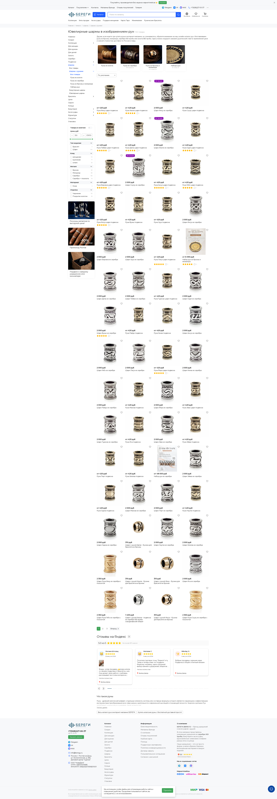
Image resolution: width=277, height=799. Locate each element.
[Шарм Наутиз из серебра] (167, 527)
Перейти (163, 2)
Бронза (82, 170)
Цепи (70, 100)
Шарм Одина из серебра (106, 545)
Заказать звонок (76, 737)
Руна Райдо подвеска (134, 333)
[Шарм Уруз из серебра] (138, 241)
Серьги (71, 103)
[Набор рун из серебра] (167, 458)
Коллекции (72, 20)
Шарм (82, 149)
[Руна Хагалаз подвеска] (138, 458)
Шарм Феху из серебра (163, 110)
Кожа (82, 186)
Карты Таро (125, 20)
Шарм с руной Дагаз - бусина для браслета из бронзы (138, 546)
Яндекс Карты (105, 682)
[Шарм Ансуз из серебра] (195, 315)
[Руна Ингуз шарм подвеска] (110, 204)
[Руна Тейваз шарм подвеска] (110, 130)
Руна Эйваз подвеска (190, 442)
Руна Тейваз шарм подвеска (108, 148)
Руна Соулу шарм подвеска (193, 110)
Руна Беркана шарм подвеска (108, 185)
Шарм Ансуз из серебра (191, 333)
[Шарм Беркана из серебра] (110, 241)
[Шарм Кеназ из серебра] (195, 352)
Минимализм (137, 20)
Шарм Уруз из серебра (134, 260)
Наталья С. (147, 651)
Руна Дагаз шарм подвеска (136, 148)
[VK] (185, 765)
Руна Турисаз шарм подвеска (165, 299)
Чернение (82, 193)
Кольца (71, 106)
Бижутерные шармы (77, 90)
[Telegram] (179, 765)
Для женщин (73, 46)
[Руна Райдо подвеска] (138, 315)
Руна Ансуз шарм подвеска (164, 185)
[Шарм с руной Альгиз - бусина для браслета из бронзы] (138, 563)
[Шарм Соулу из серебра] (138, 167)
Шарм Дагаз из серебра (106, 299)
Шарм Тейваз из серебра (135, 299)
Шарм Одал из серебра (191, 299)
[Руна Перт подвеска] (110, 458)
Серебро (71, 59)
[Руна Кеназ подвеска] (167, 315)
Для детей (72, 52)
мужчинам (82, 160)
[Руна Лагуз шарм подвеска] (167, 241)
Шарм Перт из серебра (163, 511)
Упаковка (72, 122)
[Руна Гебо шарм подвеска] (195, 167)
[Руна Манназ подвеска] (138, 389)
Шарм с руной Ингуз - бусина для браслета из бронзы (165, 619)
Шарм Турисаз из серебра (107, 442)
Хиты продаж (84, 20)
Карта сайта (92, 790)
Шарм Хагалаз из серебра (192, 545)
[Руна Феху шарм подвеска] (110, 92)
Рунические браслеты (153, 20)
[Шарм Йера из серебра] (167, 389)
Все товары (73, 68)
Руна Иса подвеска (133, 442)
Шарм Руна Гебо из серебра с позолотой (109, 619)
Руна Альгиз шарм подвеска (136, 110)
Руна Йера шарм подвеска (164, 370)
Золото (71, 56)
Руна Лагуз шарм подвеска (164, 260)
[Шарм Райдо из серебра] (110, 389)
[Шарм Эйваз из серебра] (195, 458)
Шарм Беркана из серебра (107, 260)
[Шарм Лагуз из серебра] (138, 352)
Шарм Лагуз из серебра (134, 370)
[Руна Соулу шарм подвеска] (195, 92)
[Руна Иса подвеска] (138, 424)
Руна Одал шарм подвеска (193, 148)
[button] (99, 688)
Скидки (71, 40)
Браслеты (72, 96)
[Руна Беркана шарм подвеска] (110, 167)
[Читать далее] (102, 707)
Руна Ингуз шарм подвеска (107, 222)
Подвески (72, 62)
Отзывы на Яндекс (111, 636)
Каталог (71, 8)
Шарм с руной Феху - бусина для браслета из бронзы (167, 582)
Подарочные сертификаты (151, 745)
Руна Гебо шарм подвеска (192, 185)
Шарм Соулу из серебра (134, 185)
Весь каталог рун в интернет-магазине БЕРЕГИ (116, 712)
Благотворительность (149, 727)
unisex (82, 163)
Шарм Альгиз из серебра (163, 148)
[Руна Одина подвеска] (110, 493)
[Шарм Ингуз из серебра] (195, 204)
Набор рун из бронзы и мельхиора (191, 261)
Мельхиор (82, 173)
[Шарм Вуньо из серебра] (110, 315)
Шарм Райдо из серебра (106, 408)
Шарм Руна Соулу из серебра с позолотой (194, 619)
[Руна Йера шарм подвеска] (167, 352)
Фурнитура (72, 115)
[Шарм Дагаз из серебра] (110, 281)
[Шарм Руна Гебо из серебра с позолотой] (110, 599)
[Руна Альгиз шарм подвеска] (138, 92)
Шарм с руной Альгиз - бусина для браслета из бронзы (137, 582)
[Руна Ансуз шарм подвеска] (167, 167)
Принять (167, 790)
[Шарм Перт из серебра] (167, 493)
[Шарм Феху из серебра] (167, 92)
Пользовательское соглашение (153, 754)
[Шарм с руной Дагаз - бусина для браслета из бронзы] (138, 527)
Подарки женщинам (111, 20)
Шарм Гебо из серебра (106, 370)
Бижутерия (72, 109)
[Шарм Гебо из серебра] (110, 352)
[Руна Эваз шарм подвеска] (195, 389)
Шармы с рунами (76, 71)
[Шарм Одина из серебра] (110, 527)
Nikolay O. (186, 651)
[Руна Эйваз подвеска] (195, 424)
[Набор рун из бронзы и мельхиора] (195, 241)
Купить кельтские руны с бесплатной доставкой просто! (160, 712)
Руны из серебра (77, 81)
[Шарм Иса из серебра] (195, 563)
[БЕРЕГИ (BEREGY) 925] (79, 14)
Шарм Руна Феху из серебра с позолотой (109, 582)
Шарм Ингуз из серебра (191, 222)
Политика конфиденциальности (153, 748)
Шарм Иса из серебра (191, 581)
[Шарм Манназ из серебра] (138, 493)
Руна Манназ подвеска (134, 408)
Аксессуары (96, 20)
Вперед (113, 629)
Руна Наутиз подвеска (191, 511)
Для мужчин (73, 49)
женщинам (82, 157)
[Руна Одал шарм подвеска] (195, 130)
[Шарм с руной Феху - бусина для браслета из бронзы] (167, 563)
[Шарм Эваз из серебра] (167, 424)
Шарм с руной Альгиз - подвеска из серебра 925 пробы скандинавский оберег (138, 620)
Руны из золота (76, 78)
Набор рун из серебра (163, 476)
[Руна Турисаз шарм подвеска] (167, 281)
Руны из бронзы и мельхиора (81, 84)
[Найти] (178, 14)
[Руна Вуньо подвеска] (138, 204)
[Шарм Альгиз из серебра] (167, 130)
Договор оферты (147, 751)
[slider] (70, 139)
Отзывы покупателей (125, 8)
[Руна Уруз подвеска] (167, 204)
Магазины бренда (108, 8)
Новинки (71, 37)
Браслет (82, 147)
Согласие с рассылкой (149, 757)
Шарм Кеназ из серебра (192, 370)
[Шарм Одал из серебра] (195, 281)
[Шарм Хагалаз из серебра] (195, 527)
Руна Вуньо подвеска (133, 222)
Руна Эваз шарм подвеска (192, 408)
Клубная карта (146, 739)
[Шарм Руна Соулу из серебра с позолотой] (195, 599)
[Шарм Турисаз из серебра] (110, 424)
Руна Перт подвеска (105, 476)
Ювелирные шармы (77, 93)
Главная (71, 25)
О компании (145, 733)
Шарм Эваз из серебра (163, 442)
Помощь (144, 742)
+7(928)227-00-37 (197, 8)
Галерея (138, 8)
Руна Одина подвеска (105, 511)
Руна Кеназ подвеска (162, 333)
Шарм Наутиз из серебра (164, 545)
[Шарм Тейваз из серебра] (138, 281)
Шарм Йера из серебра (163, 408)
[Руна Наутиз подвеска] (195, 493)
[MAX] (191, 765)
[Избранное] (121, 81)
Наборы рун (75, 87)
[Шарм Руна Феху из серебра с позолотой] (110, 563)
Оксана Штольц (111, 651)
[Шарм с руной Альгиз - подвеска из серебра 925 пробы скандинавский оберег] (138, 599)
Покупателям (81, 8)
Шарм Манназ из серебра (135, 511)
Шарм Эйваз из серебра (191, 476)
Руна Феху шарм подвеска (107, 110)
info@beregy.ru (77, 753)
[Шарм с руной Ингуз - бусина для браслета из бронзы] (167, 599)
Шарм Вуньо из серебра (106, 333)
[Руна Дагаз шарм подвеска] (138, 130)
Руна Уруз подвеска (162, 222)
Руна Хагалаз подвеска (134, 476)
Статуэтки (72, 118)
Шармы (85, 25)
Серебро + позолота (82, 179)
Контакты (94, 8)
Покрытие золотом (82, 196)
